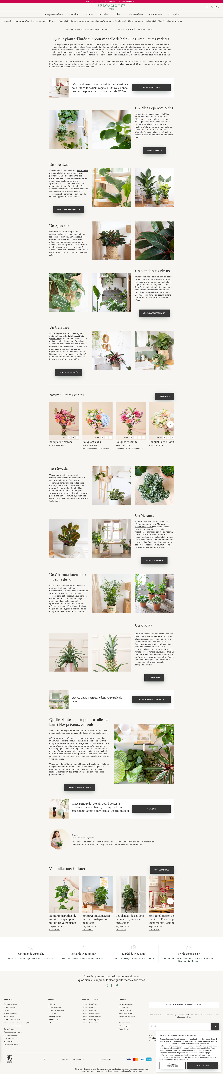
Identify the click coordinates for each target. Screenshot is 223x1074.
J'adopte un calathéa (68, 372)
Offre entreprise (124, 1026)
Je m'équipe (151, 809)
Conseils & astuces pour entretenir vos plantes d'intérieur (85, 21)
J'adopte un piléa (154, 150)
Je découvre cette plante (154, 313)
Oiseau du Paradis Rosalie (68, 209)
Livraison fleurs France (90, 1023)
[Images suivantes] (170, 424)
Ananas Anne (154, 678)
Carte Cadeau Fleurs (11, 1044)
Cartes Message (9, 1029)
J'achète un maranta (154, 560)
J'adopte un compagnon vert (151, 699)
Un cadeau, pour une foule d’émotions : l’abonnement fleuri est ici (111, 1)
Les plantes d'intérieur (45, 21)
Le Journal (51, 1004)
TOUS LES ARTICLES (162, 870)
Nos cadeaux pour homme (13, 1032)
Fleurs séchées (136, 14)
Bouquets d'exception (11, 1035)
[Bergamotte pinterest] (116, 986)
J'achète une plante (151, 88)
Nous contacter (124, 1023)
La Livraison (52, 1013)
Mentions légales (105, 1059)
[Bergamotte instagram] (106, 986)
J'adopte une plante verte (79, 787)
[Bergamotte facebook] (111, 986)
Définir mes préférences (172, 1065)
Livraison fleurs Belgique (90, 1019)
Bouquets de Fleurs (53, 14)
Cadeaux (118, 14)
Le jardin (103, 14)
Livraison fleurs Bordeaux (91, 1013)
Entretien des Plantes (55, 1007)
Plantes (89, 14)
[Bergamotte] (111, 7)
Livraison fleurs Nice (89, 1010)
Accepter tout (202, 1065)
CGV (44, 1059)
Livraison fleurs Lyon (89, 1007)
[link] (211, 7)
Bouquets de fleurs (10, 1004)
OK (215, 1026)
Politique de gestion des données (72, 1059)
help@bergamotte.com (126, 1004)
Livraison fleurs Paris (89, 1004)
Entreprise (173, 14)
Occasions (74, 14)
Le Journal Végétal (23, 21)
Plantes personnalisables (12, 1019)
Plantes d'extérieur (10, 1013)
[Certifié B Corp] (9, 1063)
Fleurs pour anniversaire (12, 1026)
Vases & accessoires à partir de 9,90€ (17, 1023)
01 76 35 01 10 (123, 1007)
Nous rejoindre (124, 1029)
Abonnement (155, 14)
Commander (164, 396)
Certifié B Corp (53, 1019)
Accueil (7, 21)
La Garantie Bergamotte (56, 1010)
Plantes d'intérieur (10, 1007)
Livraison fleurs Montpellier (91, 1016)
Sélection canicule (10, 1038)
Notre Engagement (54, 1016)
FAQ (49, 1023)
